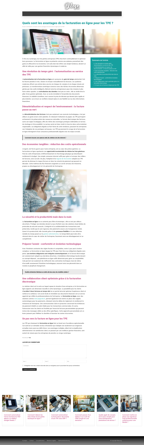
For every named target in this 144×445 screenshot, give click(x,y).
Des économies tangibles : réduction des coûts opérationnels (105, 71)
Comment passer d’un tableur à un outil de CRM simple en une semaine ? (83, 417)
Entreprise (30, 26)
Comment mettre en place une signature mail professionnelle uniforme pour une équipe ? (129, 418)
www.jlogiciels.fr (39, 298)
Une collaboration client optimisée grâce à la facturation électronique (106, 82)
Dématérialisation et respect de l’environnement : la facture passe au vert (105, 67)
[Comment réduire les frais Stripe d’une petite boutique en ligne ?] (36, 403)
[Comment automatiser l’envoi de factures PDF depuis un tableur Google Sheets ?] (13, 403)
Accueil (24, 26)
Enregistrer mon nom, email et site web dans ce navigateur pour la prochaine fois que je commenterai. (52, 365)
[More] (130, 93)
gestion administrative (51, 234)
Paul (30, 337)
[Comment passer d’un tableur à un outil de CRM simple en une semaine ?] (83, 403)
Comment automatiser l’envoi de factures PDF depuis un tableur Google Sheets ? (12, 417)
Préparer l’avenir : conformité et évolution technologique (106, 78)
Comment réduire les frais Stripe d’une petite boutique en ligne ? (36, 416)
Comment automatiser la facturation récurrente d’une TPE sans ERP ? (60, 416)
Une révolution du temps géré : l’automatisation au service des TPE (103, 64)
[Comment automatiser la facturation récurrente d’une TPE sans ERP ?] (60, 403)
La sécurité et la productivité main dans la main (106, 75)
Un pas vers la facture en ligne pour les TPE (107, 85)
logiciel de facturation (64, 159)
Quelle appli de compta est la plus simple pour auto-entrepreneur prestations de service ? (107, 417)
